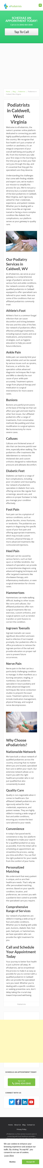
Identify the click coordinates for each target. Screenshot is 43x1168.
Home (10, 1125)
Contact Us (31, 1125)
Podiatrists (21, 1004)
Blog (23, 1125)
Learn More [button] (9, 1156)
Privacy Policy (21, 1129)
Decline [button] (12, 1162)
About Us (17, 1125)
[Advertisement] (21, 65)
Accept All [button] (30, 1162)
